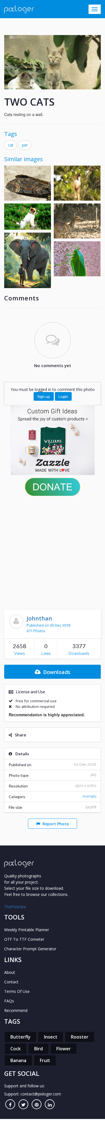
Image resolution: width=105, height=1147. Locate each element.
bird (38, 1049)
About (9, 972)
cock (15, 1049)
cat (10, 145)
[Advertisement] (52, 551)
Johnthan (39, 618)
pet (25, 145)
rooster (79, 1037)
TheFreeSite (15, 906)
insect (50, 1037)
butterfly (20, 1037)
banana (18, 1060)
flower (63, 1049)
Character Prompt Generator (30, 948)
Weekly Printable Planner (26, 929)
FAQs (9, 1001)
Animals (89, 796)
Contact (11, 981)
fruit (45, 1060)
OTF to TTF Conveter (24, 939)
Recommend (15, 1010)
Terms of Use (17, 991)
